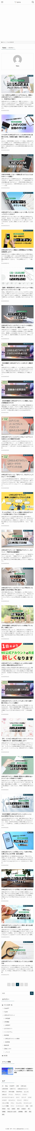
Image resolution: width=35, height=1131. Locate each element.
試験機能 (20, 1111)
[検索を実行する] (32, 993)
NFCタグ (4, 1091)
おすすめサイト (8, 1028)
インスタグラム (8, 1032)
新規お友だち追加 (12, 1111)
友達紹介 (24, 1108)
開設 (30, 1111)
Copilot (6, 1011)
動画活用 (6, 1045)
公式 (31, 1106)
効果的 (13, 1108)
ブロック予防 (5, 1103)
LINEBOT (7, 1025)
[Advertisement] (17, 22)
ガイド (17, 1097)
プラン (12, 1103)
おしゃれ (26, 1091)
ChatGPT (6, 1008)
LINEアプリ (13, 1088)
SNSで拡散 (11, 1091)
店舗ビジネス (7, 1048)
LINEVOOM (5, 1088)
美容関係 (7, 1042)
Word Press (19, 1091)
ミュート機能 (5, 1106)
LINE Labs (23, 1086)
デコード (19, 1100)
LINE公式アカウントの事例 (12, 1038)
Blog (6, 1086)
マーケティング (27, 1103)
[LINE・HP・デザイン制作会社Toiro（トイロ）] (17, 2)
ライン (12, 1106)
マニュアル (19, 1103)
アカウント (17, 1094)
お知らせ (4, 1094)
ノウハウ (7, 1052)
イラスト (25, 1094)
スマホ (29, 1097)
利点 (9, 1108)
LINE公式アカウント (9, 1015)
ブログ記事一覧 (8, 1005)
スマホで (4, 1100)
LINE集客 (7, 1018)
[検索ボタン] (33, 2)
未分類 (5, 1055)
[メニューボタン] (2, 2)
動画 (18, 1108)
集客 (3, 1114)
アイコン (11, 1094)
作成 (27, 1106)
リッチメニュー (20, 1106)
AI (2, 1086)
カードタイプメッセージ (8, 1097)
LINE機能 (6, 1022)
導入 (29, 1108)
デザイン (26, 1100)
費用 (26, 1111)
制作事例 (6, 1035)
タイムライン (12, 1100)
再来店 (3, 1108)
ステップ (24, 1097)
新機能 (3, 1111)
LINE (17, 1086)
